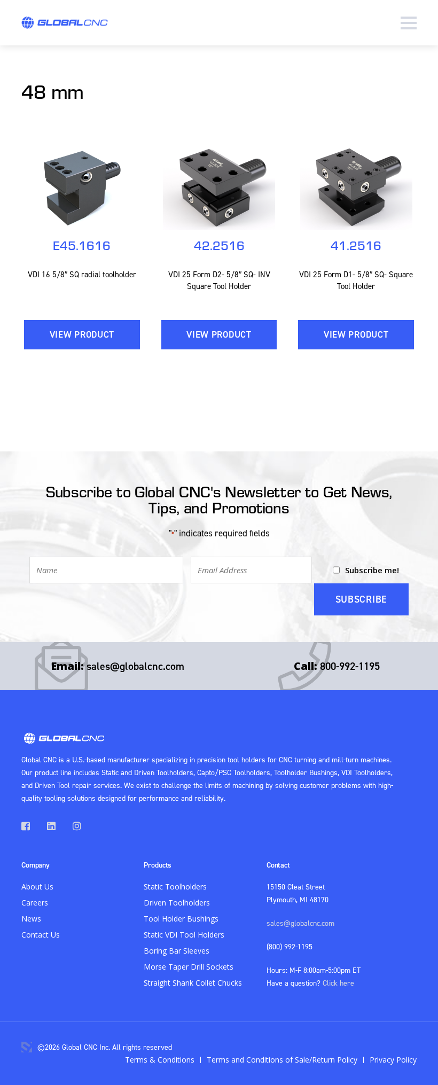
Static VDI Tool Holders (184, 935)
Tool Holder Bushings (181, 919)
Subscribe (361, 599)
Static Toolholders (175, 886)
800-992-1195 (350, 666)
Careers (34, 902)
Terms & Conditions (159, 1060)
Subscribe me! (372, 570)
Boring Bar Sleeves (176, 951)
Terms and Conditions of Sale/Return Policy (282, 1060)
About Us (37, 886)
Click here (338, 982)
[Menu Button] (409, 22)
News (31, 919)
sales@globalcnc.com (135, 666)
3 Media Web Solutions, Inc (26, 1047)
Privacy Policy (393, 1060)
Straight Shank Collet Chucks (193, 983)
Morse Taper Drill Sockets (188, 967)
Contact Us (40, 935)
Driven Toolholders (177, 902)
